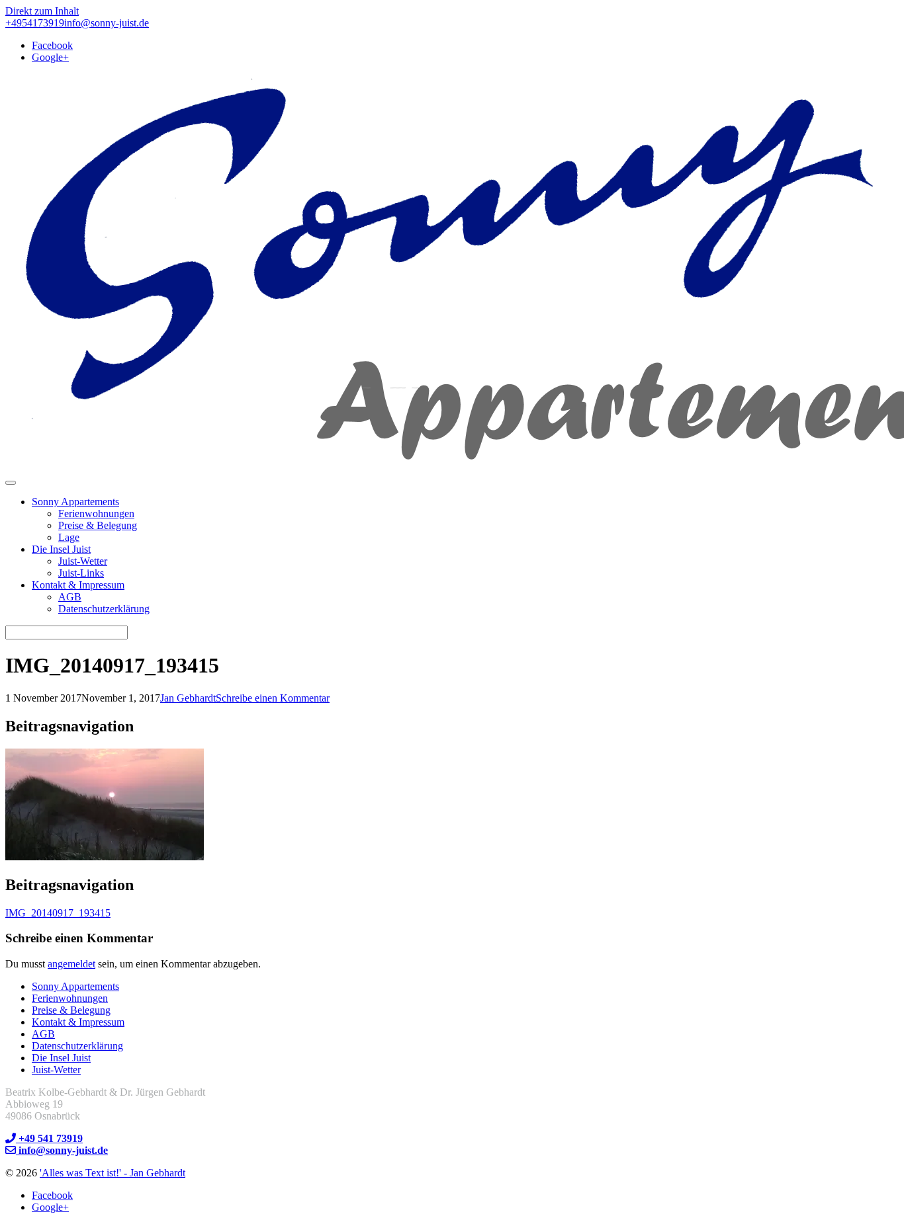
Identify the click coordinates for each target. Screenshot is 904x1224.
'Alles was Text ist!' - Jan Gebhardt (112, 1172)
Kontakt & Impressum (78, 585)
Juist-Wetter (82, 561)
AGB (69, 596)
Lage (68, 537)
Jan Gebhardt (188, 698)
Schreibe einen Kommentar (273, 698)
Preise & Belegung (97, 525)
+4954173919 (34, 22)
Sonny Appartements (75, 501)
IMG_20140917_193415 (58, 912)
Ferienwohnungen (96, 513)
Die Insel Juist (61, 549)
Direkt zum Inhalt (42, 11)
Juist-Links (81, 573)
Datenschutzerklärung (104, 608)
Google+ (50, 57)
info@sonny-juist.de (106, 22)
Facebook (52, 45)
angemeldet (71, 963)
